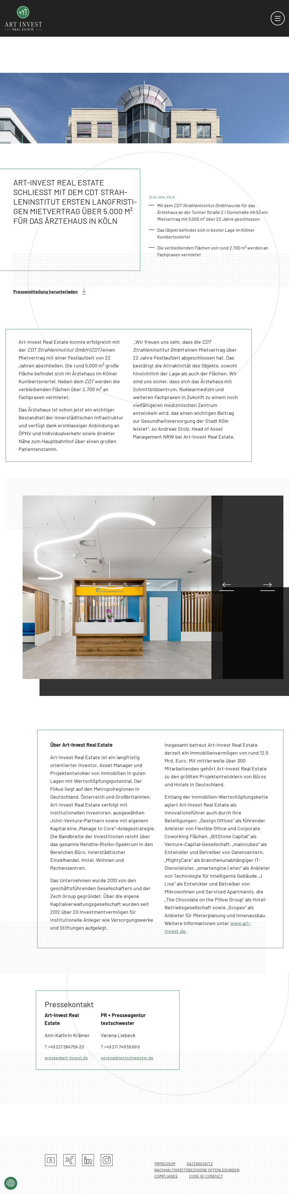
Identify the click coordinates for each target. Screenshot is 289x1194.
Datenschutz (200, 1163)
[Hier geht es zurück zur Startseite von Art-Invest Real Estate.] (23, 17)
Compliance (166, 1176)
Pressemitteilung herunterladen (45, 291)
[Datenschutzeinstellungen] (10, 1183)
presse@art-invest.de (66, 1057)
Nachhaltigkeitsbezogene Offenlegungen (196, 1169)
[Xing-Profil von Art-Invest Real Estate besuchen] (69, 1160)
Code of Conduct (206, 1176)
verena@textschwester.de (127, 1057)
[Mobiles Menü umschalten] (278, 18)
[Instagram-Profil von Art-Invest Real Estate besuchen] (107, 1160)
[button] (267, 586)
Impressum (164, 1163)
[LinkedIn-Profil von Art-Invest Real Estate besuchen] (88, 1160)
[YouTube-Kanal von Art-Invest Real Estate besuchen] (51, 1160)
